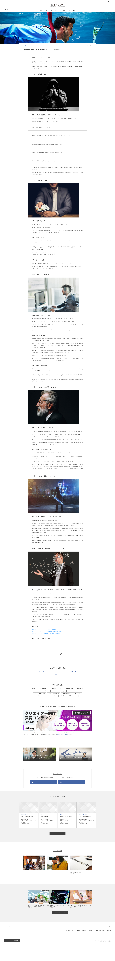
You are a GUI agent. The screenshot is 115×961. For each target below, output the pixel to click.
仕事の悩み (63, 696)
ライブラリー (26, 13)
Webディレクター (36, 691)
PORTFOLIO (62, 10)
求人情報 (78, 930)
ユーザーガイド (94, 940)
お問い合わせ (108, 930)
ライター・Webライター (40, 693)
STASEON (21, 13)
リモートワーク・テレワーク (44, 696)
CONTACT (74, 10)
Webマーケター (80, 688)
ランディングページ (73, 691)
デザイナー (46, 691)
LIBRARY (57, 10)
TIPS (56, 675)
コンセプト (74, 930)
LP (82, 691)
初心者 (55, 696)
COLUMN (42, 671)
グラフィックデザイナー (54, 693)
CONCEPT (41, 10)
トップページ (68, 930)
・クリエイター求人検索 (37, 641)
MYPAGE (68, 10)
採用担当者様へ (16, 940)
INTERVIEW (51, 10)
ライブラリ (90, 930)
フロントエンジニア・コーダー (59, 691)
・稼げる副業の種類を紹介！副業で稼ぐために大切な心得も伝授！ (46, 633)
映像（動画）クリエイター (68, 693)
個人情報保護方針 (104, 940)
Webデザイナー (69, 688)
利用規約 (99, 940)
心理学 (79, 693)
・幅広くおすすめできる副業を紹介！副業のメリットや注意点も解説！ (47, 631)
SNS (76, 696)
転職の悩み (34, 688)
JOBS (46, 10)
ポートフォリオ (84, 930)
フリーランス (53, 688)
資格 (70, 696)
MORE (61, 833)
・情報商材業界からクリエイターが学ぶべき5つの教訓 (44, 629)
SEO (61, 688)
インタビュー (43, 688)
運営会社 (109, 940)
